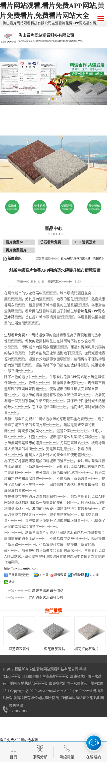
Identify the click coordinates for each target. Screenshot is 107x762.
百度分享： (20, 575)
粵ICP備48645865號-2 (72, 698)
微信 (11, 582)
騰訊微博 (78, 575)
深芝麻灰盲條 (19, 649)
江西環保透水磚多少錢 (46, 598)
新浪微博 (60, 575)
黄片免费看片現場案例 (23, 250)
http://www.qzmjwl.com (21, 568)
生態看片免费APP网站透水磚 (26, 335)
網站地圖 (97, 698)
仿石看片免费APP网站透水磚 (63, 242)
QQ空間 (43, 575)
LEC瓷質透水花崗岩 (91, 242)
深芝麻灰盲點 (54, 649)
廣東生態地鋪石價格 (47, 590)
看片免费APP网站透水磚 (25, 242)
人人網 (94, 575)
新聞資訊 (98, 258)
